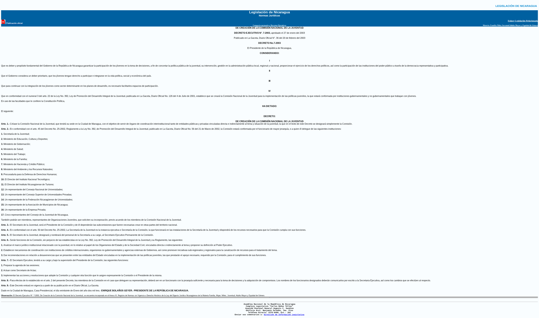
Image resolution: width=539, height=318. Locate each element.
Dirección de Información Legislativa (284, 315)
